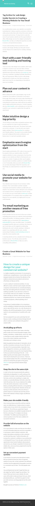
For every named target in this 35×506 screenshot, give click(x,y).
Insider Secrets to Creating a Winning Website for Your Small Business (16, 20)
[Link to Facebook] (28, 503)
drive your (25, 193)
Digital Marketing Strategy (19, 25)
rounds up (25, 72)
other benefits (10, 106)
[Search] (27, 3)
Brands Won (6, 41)
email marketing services (22, 232)
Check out (6, 362)
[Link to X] (25, 503)
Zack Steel (29, 25)
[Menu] (31, 3)
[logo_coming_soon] (14, 3)
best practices (18, 130)
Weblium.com (22, 485)
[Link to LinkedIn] (31, 503)
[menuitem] (27, 3)
